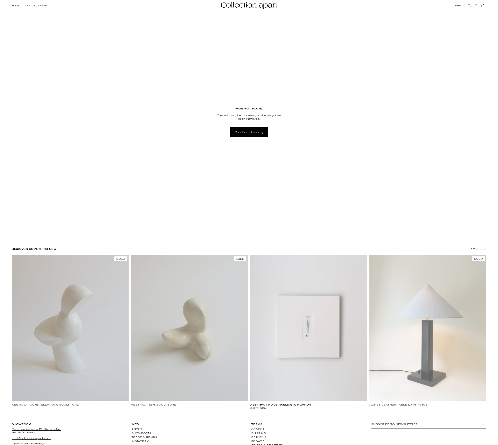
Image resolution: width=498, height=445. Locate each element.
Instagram (140, 441)
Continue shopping (249, 132)
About (137, 429)
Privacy (257, 441)
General (259, 429)
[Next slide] (123, 327)
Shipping (258, 433)
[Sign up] (482, 424)
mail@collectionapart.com (31, 438)
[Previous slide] (17, 327)
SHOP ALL (478, 248)
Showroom (141, 433)
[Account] (475, 5)
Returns (258, 437)
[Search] (469, 5)
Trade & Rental (145, 437)
